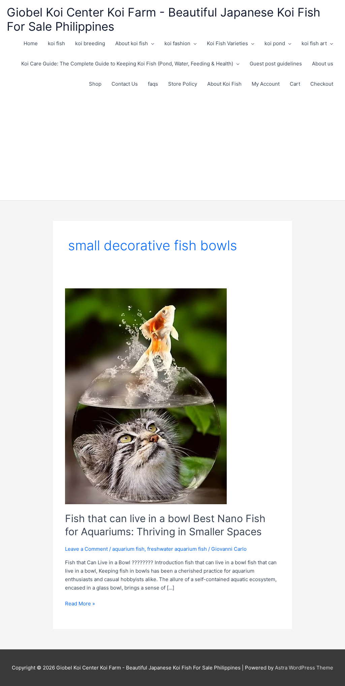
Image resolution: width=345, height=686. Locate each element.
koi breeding (90, 43)
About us (322, 63)
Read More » (80, 604)
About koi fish (131, 43)
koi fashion (177, 43)
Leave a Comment (86, 549)
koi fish (56, 43)
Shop (95, 84)
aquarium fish (128, 549)
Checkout (321, 84)
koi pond (274, 43)
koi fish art (314, 43)
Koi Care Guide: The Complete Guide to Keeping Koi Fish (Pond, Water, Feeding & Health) (127, 63)
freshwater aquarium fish (177, 549)
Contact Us (125, 84)
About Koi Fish (224, 84)
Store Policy (182, 84)
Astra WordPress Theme (304, 667)
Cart (295, 84)
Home (31, 43)
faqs (153, 84)
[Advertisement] (172, 144)
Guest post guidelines (276, 63)
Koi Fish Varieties (227, 43)
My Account (266, 84)
